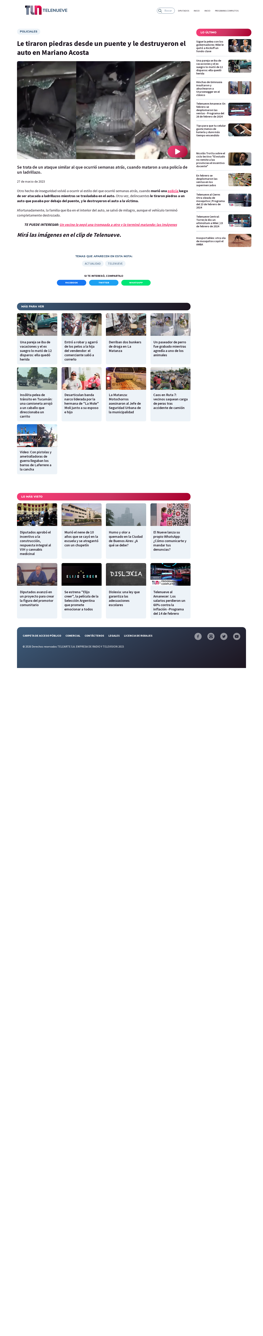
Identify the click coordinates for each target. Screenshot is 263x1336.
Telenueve (115, 263)
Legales (114, 635)
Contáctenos (94, 635)
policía (173, 191)
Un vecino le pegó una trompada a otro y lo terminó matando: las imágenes (118, 224)
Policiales (28, 32)
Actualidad (93, 263)
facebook (71, 282)
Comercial (72, 635)
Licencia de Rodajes (138, 635)
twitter (104, 282)
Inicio (197, 10)
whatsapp (136, 282)
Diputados (183, 10)
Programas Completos (226, 10)
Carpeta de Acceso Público (42, 635)
